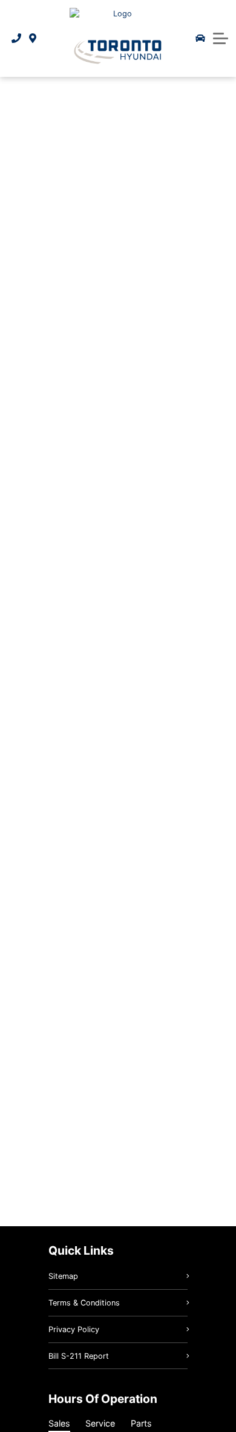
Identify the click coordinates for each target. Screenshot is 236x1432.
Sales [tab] (59, 1423)
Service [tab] (100, 1423)
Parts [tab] (141, 1423)
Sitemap (63, 1276)
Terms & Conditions (84, 1302)
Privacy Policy (73, 1329)
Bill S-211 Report (78, 1356)
